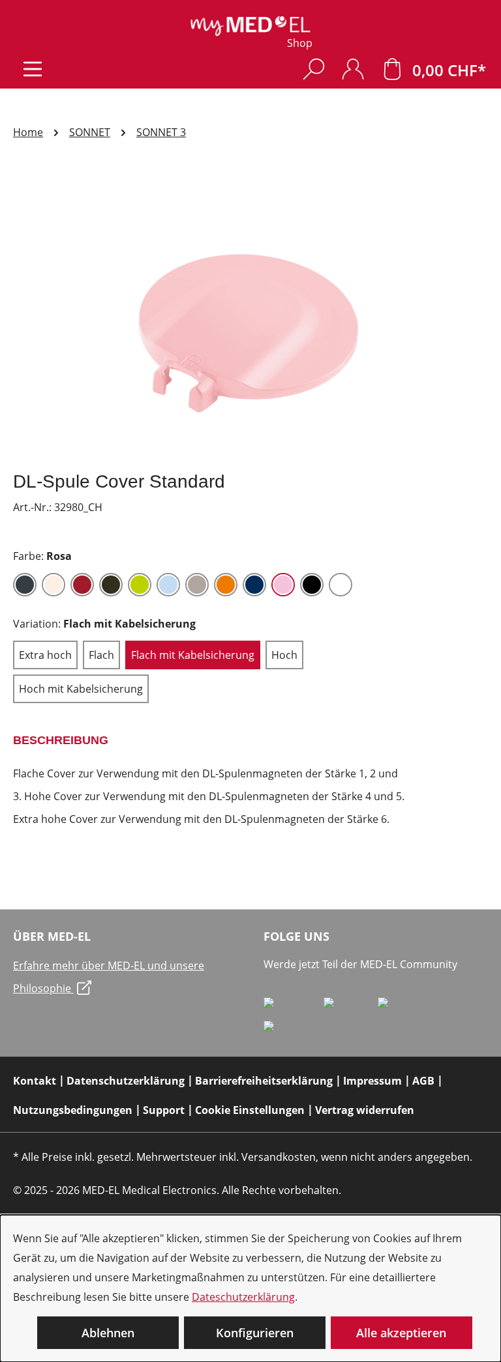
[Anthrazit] (25, 584)
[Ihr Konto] (352, 68)
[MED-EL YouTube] (291, 1031)
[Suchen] (313, 68)
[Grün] (139, 584)
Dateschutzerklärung (243, 1297)
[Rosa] (283, 584)
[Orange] (225, 584)
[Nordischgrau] (197, 584)
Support (164, 1110)
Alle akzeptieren (401, 1333)
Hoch (284, 655)
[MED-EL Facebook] (294, 1008)
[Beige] (53, 584)
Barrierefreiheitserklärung (264, 1081)
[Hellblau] (168, 584)
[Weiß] (340, 584)
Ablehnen (108, 1333)
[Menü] (32, 68)
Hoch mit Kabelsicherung (81, 689)
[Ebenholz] (111, 584)
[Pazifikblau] (254, 584)
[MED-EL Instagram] (408, 1008)
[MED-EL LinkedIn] (351, 1008)
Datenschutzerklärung (126, 1081)
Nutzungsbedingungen (72, 1110)
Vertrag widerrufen (364, 1110)
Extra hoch (45, 655)
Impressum (372, 1081)
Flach (101, 655)
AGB (423, 1081)
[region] (250, 320)
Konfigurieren (255, 1333)
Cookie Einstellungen (250, 1110)
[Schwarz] (312, 584)
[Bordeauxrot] (82, 584)
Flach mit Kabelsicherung (192, 655)
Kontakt (34, 1081)
